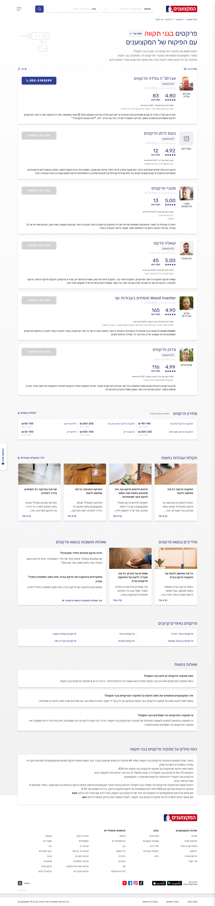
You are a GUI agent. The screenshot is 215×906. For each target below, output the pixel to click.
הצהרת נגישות (150, 901)
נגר (50, 846)
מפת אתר (192, 901)
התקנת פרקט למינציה (181, 423)
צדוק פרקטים (164, 349)
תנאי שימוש (172, 901)
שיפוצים (48, 861)
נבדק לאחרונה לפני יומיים (162, 252)
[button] (23, 69)
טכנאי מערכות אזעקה (77, 866)
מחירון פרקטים (185, 413)
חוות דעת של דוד (166, 160)
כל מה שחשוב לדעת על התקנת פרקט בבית (179, 575)
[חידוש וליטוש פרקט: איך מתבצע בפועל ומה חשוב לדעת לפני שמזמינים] (130, 476)
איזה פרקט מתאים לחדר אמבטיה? (81, 553)
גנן (124, 846)
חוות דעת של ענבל (165, 270)
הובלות (121, 861)
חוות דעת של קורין (165, 212)
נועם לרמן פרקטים (160, 133)
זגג (123, 866)
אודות (194, 835)
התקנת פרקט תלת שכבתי (121, 423)
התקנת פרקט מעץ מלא (181, 431)
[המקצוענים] (181, 9)
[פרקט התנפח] (85, 476)
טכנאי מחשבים (81, 861)
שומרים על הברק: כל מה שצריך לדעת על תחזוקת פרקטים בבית (133, 577)
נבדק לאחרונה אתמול (164, 359)
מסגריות (47, 840)
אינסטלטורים (118, 840)
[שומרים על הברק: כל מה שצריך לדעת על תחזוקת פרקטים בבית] (130, 560)
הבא (74, 793)
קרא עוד (162, 515)
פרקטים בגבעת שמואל (180, 641)
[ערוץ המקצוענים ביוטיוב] (125, 883)
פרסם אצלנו (191, 856)
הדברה (121, 856)
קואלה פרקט (165, 243)
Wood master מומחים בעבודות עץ (145, 297)
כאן (84, 797)
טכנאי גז (84, 846)
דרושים (193, 851)
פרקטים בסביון (126, 641)
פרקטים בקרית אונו (65, 641)
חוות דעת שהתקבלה (164, 105)
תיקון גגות (46, 866)
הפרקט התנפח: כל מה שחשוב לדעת (88, 491)
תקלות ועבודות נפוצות (179, 457)
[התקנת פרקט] (176, 476)
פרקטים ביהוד (127, 634)
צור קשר (192, 861)
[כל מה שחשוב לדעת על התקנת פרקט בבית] (176, 560)
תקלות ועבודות (151, 851)
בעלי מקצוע (192, 19)
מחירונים (154, 835)
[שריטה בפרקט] (39, 476)
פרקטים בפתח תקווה (64, 634)
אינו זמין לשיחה (39, 135)
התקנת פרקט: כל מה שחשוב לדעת (180, 491)
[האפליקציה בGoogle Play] (174, 883)
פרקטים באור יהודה (182, 634)
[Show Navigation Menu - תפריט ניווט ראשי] (20, 9)
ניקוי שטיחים (45, 851)
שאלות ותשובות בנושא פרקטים (81, 542)
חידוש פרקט (70, 423)
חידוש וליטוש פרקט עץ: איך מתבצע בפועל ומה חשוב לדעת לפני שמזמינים (131, 493)
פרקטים (179, 19)
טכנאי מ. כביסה (80, 851)
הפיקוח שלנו (190, 840)
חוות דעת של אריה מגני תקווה (160, 376)
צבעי (49, 856)
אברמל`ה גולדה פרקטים (155, 78)
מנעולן (48, 835)
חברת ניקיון (83, 835)
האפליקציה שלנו (188, 846)
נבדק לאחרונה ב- (160, 88)
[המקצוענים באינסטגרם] (136, 883)
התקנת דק (129, 431)
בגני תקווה (159, 33)
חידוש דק (71, 431)
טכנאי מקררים (81, 871)
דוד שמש (120, 851)
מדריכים (154, 846)
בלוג (156, 856)
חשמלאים (84, 840)
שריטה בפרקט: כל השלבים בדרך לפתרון (40, 491)
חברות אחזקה (118, 871)
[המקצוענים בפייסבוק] (130, 883)
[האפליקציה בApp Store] (159, 883)
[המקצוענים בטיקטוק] (141, 883)
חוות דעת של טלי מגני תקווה (160, 321)
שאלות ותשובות (151, 840)
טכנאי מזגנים (82, 856)
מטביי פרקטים (163, 188)
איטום (122, 835)
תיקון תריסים (45, 871)
